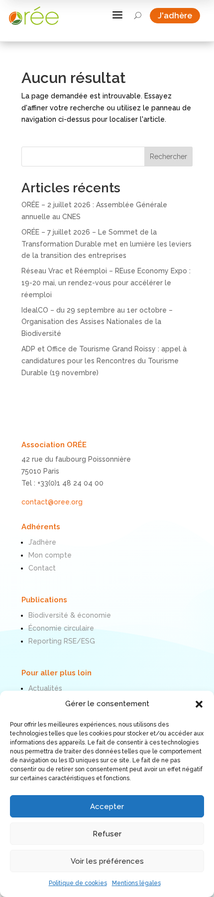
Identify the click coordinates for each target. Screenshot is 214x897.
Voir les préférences (107, 861)
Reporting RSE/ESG (61, 641)
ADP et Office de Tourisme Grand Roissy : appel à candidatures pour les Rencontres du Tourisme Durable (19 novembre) (104, 361)
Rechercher (168, 157)
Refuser (107, 833)
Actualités (45, 688)
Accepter (107, 806)
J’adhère (42, 542)
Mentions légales (136, 883)
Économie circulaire (61, 628)
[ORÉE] (34, 15)
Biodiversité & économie (69, 615)
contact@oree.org (52, 502)
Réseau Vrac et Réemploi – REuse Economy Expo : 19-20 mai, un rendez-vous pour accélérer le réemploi (106, 283)
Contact (42, 568)
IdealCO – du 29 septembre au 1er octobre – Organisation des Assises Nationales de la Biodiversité (97, 322)
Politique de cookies (78, 883)
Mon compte (50, 555)
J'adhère (179, 15)
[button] (199, 704)
